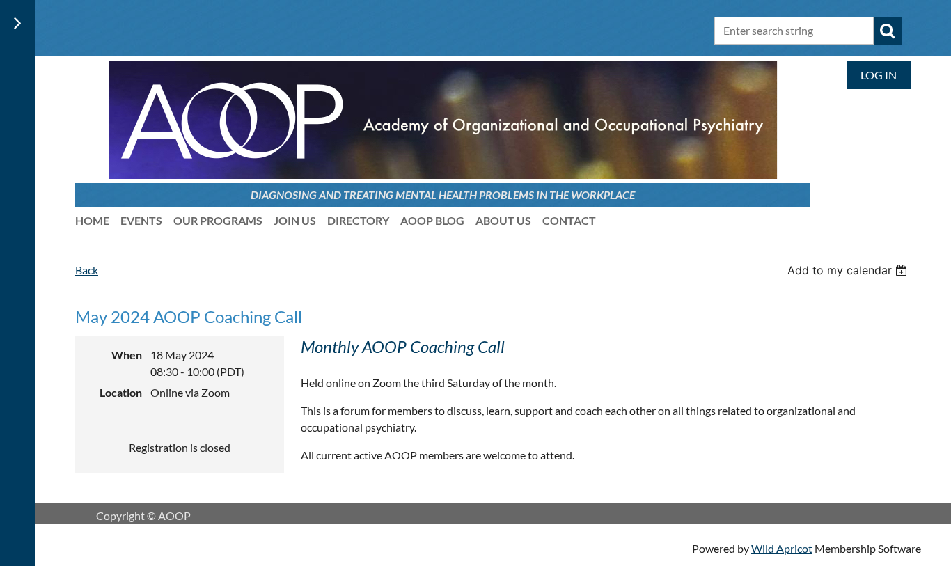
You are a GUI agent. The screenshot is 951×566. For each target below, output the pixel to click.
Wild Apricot (781, 548)
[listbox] (849, 270)
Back (86, 269)
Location (121, 392)
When (126, 354)
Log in (878, 74)
